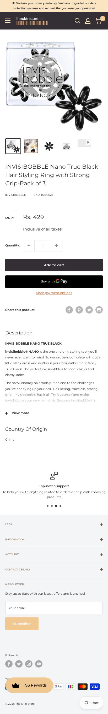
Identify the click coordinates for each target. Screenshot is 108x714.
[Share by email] (99, 310)
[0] (98, 21)
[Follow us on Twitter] (19, 664)
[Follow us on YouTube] (38, 664)
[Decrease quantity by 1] (28, 245)
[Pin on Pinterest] (79, 310)
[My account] (87, 21)
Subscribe (22, 624)
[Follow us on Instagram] (29, 664)
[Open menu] (7, 21)
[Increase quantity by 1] (56, 245)
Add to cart (54, 265)
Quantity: (12, 245)
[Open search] (77, 21)
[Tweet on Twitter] (89, 310)
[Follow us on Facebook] (9, 664)
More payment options (54, 293)
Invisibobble (15, 195)
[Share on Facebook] (69, 310)
